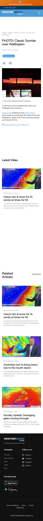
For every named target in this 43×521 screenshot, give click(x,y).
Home (4, 33)
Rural (5, 468)
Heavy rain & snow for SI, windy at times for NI (18, 198)
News (10, 33)
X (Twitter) (28, 459)
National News (9, 56)
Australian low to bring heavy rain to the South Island (21, 366)
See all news (36, 274)
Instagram (28, 462)
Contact (31, 505)
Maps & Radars (9, 458)
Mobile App (20, 508)
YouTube (27, 466)
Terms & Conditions (12, 505)
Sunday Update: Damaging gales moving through (19, 417)
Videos (6, 465)
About (24, 505)
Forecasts (7, 455)
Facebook (28, 455)
